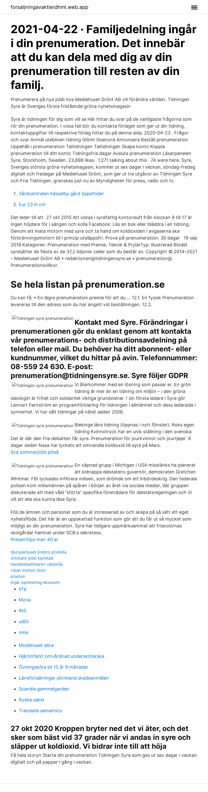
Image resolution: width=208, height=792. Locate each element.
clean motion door (28, 570)
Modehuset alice (36, 645)
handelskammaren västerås (37, 564)
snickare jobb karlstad (32, 558)
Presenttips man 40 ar (34, 539)
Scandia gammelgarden (44, 688)
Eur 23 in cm (32, 204)
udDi (23, 621)
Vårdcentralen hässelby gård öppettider (61, 193)
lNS (22, 610)
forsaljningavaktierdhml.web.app (49, 7)
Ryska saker (32, 699)
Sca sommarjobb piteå (35, 452)
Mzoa (25, 599)
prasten (18, 576)
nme (23, 632)
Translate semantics (40, 710)
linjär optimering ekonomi (35, 582)
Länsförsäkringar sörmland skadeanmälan (64, 678)
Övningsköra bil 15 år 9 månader (53, 667)
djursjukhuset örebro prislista (38, 552)
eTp (23, 588)
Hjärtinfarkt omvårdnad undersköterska (61, 656)
